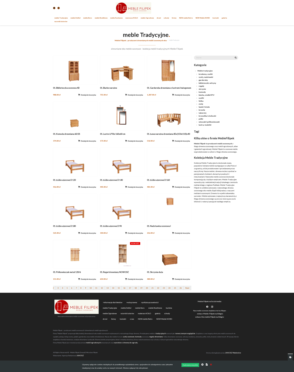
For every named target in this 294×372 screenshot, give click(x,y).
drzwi (159, 18)
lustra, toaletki (205, 125)
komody (202, 92)
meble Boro (87, 18)
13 (107, 288)
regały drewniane (156, 336)
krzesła (202, 110)
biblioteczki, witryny (207, 83)
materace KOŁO (131, 18)
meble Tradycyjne (61, 18)
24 (169, 288)
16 (124, 288)
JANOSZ (80, 355)
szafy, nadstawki (206, 77)
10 (91, 288)
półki (201, 119)
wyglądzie (191, 333)
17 (130, 288)
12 (102, 288)
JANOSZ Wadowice (233, 353)
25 (175, 288)
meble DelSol (76, 18)
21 (152, 288)
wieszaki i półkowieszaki (209, 122)
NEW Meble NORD (203, 18)
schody (166, 18)
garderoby (203, 80)
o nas (132, 319)
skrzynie (202, 89)
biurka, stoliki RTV (206, 95)
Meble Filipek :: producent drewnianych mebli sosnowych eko (141, 40)
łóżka (201, 101)
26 (181, 288)
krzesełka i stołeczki (207, 116)
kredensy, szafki (206, 74)
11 (96, 288)
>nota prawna (131, 302)
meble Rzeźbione (101, 18)
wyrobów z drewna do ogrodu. (126, 342)
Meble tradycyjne (205, 71)
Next (187, 288)
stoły (201, 104)
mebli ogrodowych (93, 342)
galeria (224, 18)
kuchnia (169, 308)
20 (147, 288)
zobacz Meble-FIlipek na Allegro (210, 314)
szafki (201, 98)
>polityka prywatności (150, 302)
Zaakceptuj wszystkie (190, 365)
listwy (174, 18)
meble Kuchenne (116, 18)
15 (119, 288)
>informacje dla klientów (112, 302)
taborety (202, 113)
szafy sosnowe (128, 336)
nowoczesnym (181, 333)
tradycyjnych (161, 333)
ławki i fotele (204, 107)
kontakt (216, 18)
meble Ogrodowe (147, 18)
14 (113, 288)
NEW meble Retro (186, 18)
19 (141, 288)
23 (164, 288)
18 (136, 288)
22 (158, 288)
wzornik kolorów (60, 21)
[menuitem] (61, 18)
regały (201, 86)
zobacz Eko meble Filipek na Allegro (209, 317)
